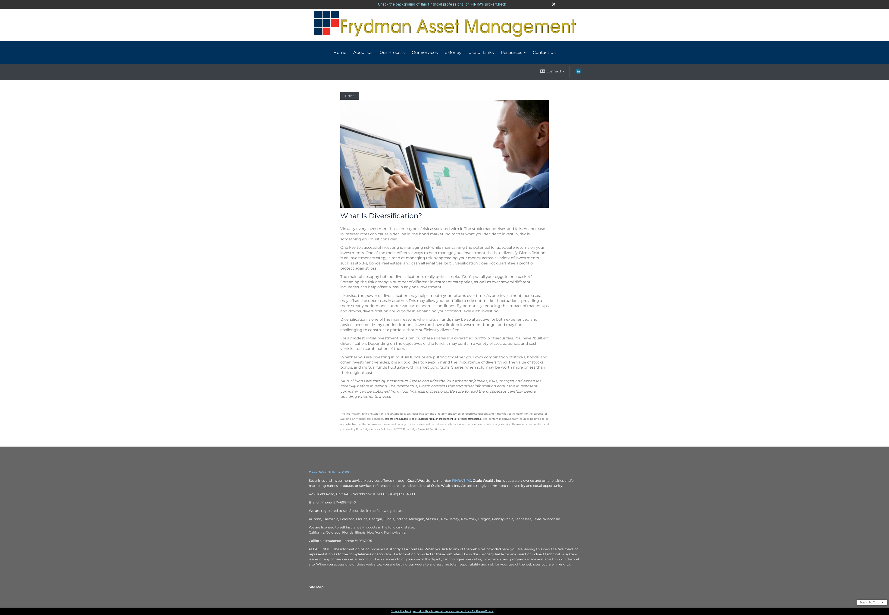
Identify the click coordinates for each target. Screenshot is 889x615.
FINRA (457, 480)
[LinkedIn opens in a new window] (578, 73)
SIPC (467, 480)
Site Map (316, 587)
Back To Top (870, 602)
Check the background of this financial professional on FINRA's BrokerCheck (442, 4)
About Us (363, 52)
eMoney (453, 52)
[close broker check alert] (554, 4)
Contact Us (544, 52)
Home (339, 52)
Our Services (425, 52)
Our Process (392, 52)
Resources (511, 52)
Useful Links (481, 52)
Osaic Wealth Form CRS (329, 472)
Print (349, 96)
